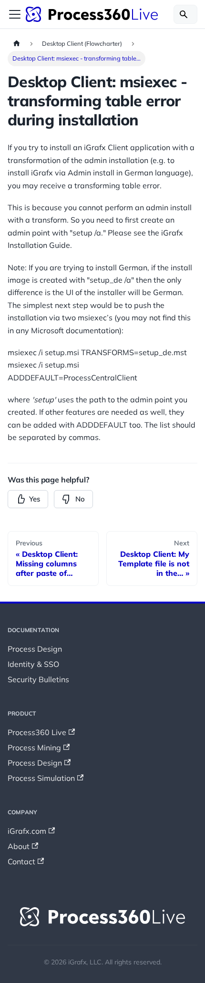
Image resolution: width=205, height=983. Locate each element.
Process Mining (34, 747)
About (19, 846)
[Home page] (17, 43)
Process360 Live (37, 732)
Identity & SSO (33, 664)
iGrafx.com (27, 831)
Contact (21, 861)
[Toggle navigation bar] (15, 14)
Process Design (35, 649)
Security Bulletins (38, 679)
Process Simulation (41, 778)
